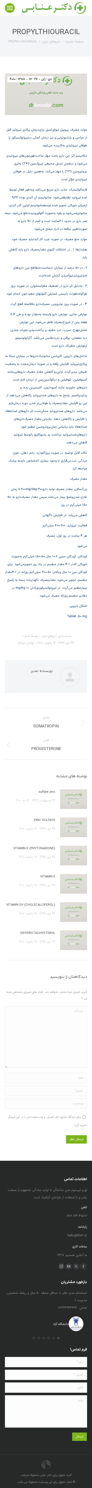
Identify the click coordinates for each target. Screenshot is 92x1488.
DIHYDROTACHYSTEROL (37, 933)
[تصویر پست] (73, 799)
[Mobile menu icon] (10, 8)
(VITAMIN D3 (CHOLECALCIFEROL (30, 904)
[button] (58, 1338)
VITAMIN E (47, 876)
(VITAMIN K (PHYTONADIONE (34, 848)
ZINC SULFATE (44, 820)
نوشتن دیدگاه (26, 643)
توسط (31, 636)
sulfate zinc (47, 792)
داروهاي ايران (49, 636)
